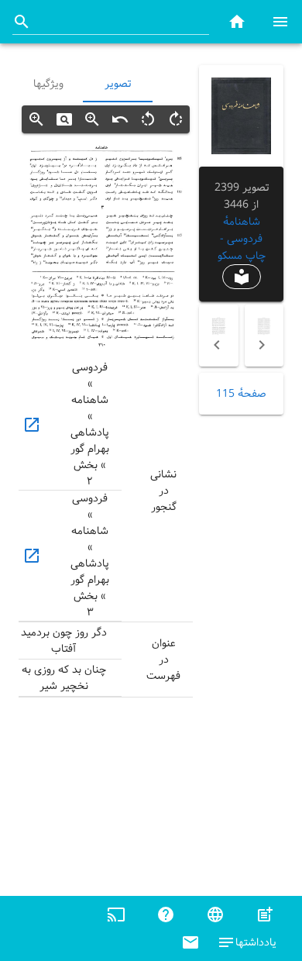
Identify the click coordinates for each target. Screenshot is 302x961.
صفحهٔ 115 (241, 393)
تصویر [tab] (118, 83)
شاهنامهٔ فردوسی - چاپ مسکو (242, 238)
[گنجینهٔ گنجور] (237, 21)
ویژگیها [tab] (48, 83)
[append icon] (21, 21)
